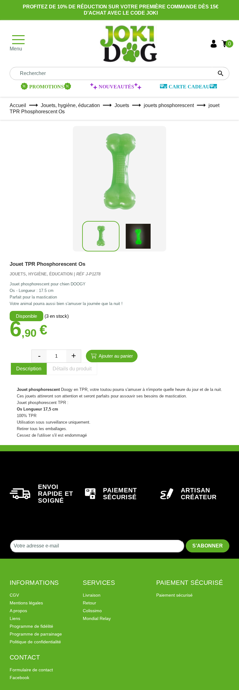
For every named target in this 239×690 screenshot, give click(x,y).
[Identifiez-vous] (214, 44)
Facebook (19, 677)
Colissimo (92, 610)
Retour (89, 602)
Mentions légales (26, 602)
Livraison (92, 595)
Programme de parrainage (36, 633)
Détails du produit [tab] (72, 368)
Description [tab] (28, 368)
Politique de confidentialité (35, 641)
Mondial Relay (97, 618)
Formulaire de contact (31, 669)
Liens (15, 618)
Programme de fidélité (31, 626)
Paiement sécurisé (174, 595)
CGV (14, 595)
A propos (18, 610)
